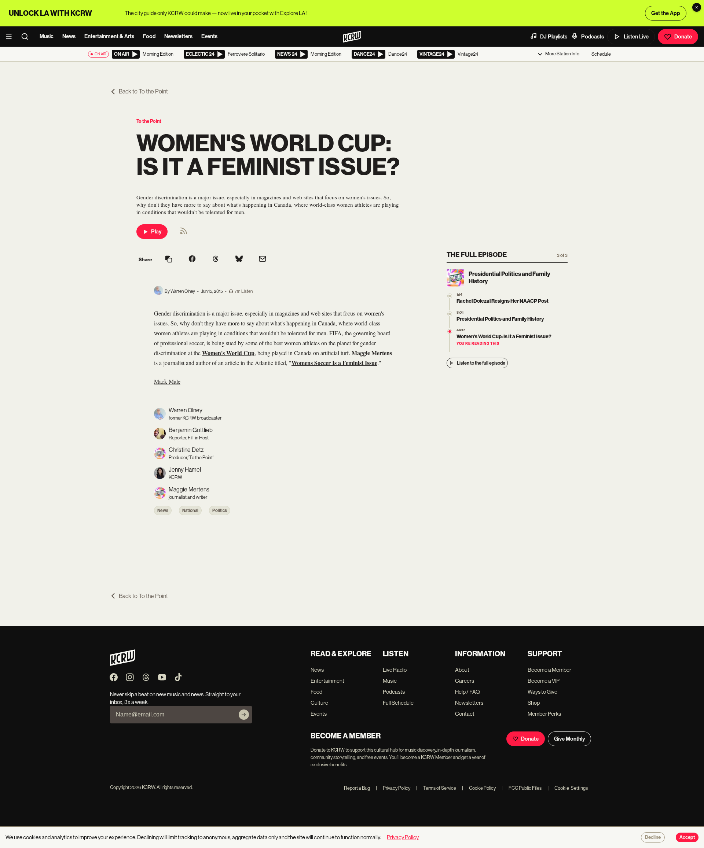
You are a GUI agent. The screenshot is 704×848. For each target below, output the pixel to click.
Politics (219, 510)
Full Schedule (398, 703)
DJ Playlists (553, 36)
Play (156, 231)
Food (149, 36)
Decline (653, 837)
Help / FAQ (467, 692)
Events (209, 36)
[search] (27, 37)
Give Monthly (569, 738)
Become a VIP (544, 681)
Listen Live (636, 36)
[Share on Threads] (215, 259)
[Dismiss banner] (696, 7)
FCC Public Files (522, 788)
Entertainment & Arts (109, 36)
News (69, 36)
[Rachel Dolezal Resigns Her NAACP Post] (450, 296)
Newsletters (178, 36)
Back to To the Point (143, 91)
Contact (464, 714)
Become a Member (549, 670)
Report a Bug (357, 788)
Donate (683, 36)
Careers (464, 681)
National (190, 510)
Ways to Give (542, 692)
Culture (319, 703)
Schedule (601, 54)
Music (47, 36)
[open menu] (11, 37)
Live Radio (395, 670)
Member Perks (544, 714)
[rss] (183, 233)
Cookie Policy (479, 788)
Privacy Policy (393, 788)
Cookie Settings (571, 788)
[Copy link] (168, 259)
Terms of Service (436, 788)
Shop (534, 703)
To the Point (148, 121)
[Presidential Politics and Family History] (450, 314)
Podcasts (592, 36)
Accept (687, 837)
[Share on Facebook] (192, 259)
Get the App (665, 13)
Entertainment (327, 681)
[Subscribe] (244, 714)
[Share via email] (262, 259)
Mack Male (167, 381)
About (462, 670)
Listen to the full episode (481, 363)
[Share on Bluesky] (239, 259)
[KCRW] (122, 664)
